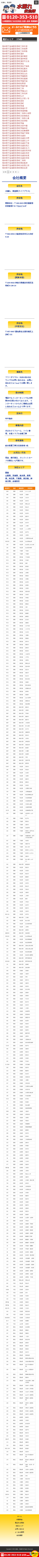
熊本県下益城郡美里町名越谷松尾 (15, 156)
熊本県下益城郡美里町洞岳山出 (15, 74)
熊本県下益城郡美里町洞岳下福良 (15, 66)
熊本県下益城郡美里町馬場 (13, 106)
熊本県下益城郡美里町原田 (13, 101)
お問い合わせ (19, 1529)
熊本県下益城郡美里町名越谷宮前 (15, 158)
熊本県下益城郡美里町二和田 (14, 160)
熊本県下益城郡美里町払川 (13, 96)
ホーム (19, 1516)
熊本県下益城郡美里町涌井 (13, 54)
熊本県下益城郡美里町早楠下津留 (15, 133)
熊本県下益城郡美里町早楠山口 (15, 91)
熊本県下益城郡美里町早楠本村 (15, 128)
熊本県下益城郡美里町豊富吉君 (15, 168)
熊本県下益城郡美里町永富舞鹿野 (15, 131)
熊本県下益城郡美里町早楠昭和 (15, 76)
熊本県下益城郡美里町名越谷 (14, 136)
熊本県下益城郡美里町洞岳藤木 (15, 71)
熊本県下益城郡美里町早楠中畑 (15, 86)
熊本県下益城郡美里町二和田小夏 (15, 118)
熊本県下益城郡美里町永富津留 (15, 121)
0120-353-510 (25, 377)
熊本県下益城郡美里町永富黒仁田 (15, 165)
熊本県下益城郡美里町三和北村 (15, 93)
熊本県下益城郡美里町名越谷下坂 (15, 143)
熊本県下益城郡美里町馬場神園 (15, 111)
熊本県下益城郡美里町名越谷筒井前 (16, 151)
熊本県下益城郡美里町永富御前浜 (15, 116)
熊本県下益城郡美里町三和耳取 (15, 51)
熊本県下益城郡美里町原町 (13, 103)
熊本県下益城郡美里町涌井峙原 (15, 59)
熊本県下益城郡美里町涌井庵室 (15, 56)
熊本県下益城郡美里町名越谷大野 (15, 138)
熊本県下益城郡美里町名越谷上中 (15, 141)
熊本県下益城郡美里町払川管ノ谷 (15, 98)
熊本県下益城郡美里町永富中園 (15, 126)
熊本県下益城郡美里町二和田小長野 (16, 113)
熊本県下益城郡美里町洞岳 (13, 64)
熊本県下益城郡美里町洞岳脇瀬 (15, 79)
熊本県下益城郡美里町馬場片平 (15, 108)
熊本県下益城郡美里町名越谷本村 (15, 153)
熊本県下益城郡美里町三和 (13, 88)
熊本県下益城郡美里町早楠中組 (15, 81)
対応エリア (19, 1526)
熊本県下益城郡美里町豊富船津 (15, 163)
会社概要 (19, 1535)
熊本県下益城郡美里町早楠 (13, 123)
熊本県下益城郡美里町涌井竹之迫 (15, 61)
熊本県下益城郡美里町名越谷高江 (15, 146)
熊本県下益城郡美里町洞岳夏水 (15, 69)
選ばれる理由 (19, 1523)
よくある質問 (19, 1532)
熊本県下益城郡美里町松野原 (14, 84)
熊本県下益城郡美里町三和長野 (15, 49)
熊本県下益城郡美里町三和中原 (15, 46)
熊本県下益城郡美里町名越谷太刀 (15, 148)
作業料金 (19, 1519)
